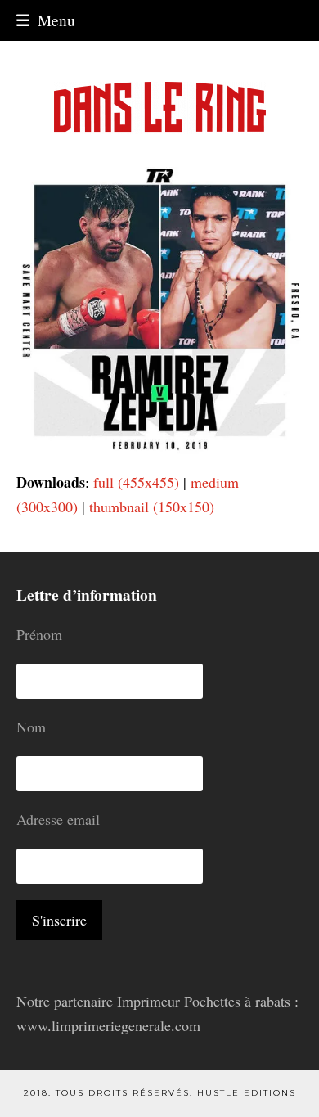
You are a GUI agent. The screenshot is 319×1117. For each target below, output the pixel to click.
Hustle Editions (246, 1093)
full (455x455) (136, 482)
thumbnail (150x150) (151, 506)
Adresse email (58, 819)
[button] (46, 20)
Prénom (39, 634)
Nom (31, 726)
